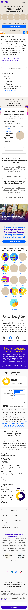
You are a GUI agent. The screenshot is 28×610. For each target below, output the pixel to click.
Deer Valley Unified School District (14, 6)
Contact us (16, 530)
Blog (15, 525)
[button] (4, 339)
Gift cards (4, 520)
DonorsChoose (4, 2)
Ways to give (5, 530)
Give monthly (5, 518)
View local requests (10, 90)
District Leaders (16, 584)
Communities (17, 522)
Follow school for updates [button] (15, 68)
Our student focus (18, 518)
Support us (4, 525)
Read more (7, 128)
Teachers (19, 582)
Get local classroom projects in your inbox (14, 576)
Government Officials (14, 586)
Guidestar (15, 552)
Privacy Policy (4, 599)
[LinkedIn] (12, 572)
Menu (23, 2)
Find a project (5, 515)
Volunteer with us (6, 527)
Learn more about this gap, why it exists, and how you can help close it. (14, 423)
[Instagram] (7, 572)
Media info (16, 527)
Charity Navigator (19, 550)
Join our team (17, 520)
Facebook (10, 340)
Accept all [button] (14, 607)
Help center (14, 510)
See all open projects (14, 177)
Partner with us (5, 522)
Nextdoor (24, 340)
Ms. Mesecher (7, 131)
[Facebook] (16, 572)
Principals (6, 584)
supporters (7, 556)
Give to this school (14, 26)
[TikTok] (21, 572)
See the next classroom (14, 149)
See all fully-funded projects (14, 198)
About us (16, 515)
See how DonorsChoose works (14, 365)
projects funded (20, 556)
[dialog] (14, 599)
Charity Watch (10, 550)
